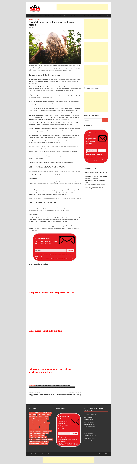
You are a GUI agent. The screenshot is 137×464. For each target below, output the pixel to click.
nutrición (31, 429)
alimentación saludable (46, 412)
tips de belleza (45, 441)
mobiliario (42, 427)
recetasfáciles (45, 433)
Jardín (84, 15)
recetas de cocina (37, 433)
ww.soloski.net (87, 421)
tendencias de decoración (47, 439)
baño (30, 414)
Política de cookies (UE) (89, 438)
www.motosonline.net (89, 415)
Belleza (47, 15)
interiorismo (45, 425)
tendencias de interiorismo (34, 441)
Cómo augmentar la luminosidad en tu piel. (95, 184)
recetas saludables (33, 435)
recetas (30, 433)
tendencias (38, 439)
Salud (39, 19)
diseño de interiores (42, 420)
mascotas (37, 427)
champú (41, 385)
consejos (48, 414)
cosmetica (67, 385)
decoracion (42, 418)
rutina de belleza (32, 437)
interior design (39, 425)
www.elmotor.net (88, 417)
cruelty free (53, 387)
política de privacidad (54, 258)
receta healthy (38, 431)
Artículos (32, 15)
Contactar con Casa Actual (90, 435)
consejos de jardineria (43, 416)
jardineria (31, 427)
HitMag (106, 453)
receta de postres (45, 429)
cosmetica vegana (45, 387)
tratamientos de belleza (34, 443)
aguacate (31, 412)
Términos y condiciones (89, 440)
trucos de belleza (70, 387)
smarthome (43, 437)
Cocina (43, 414)
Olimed (58, 387)
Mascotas (98, 15)
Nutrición (77, 15)
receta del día (37, 429)
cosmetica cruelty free (34, 387)
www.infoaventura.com (89, 414)
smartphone (31, 439)
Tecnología (62, 15)
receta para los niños (47, 431)
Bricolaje (39, 414)
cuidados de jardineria (33, 418)
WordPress (101, 453)
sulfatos (63, 387)
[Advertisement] (82, 7)
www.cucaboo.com (88, 419)
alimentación (37, 412)
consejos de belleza (59, 385)
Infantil (90, 15)
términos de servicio (68, 258)
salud (39, 437)
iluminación (31, 425)
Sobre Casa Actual (88, 433)
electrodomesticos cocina (43, 422)
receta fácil (31, 431)
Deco (40, 15)
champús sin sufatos (49, 385)
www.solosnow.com (89, 422)
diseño (47, 418)
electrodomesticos (33, 422)
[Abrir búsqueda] (108, 16)
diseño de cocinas (32, 420)
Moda (53, 15)
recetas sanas (41, 435)
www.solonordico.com (89, 424)
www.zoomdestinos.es (89, 426)
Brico (70, 15)
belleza (37, 385)
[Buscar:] (96, 120)
